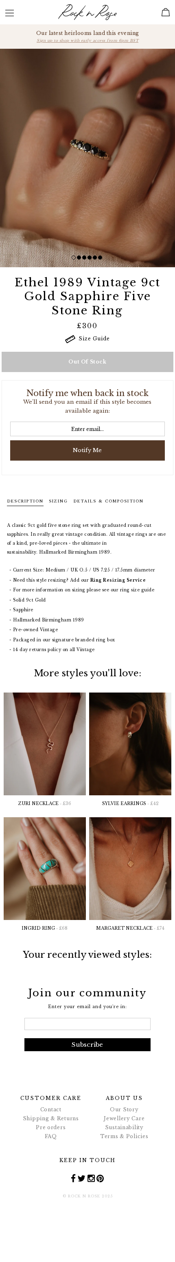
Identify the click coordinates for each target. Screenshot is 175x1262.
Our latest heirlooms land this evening (87, 36)
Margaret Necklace (130, 928)
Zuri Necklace (44, 803)
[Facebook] (73, 1178)
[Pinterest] (100, 1178)
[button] (74, 257)
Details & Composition (108, 501)
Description (25, 501)
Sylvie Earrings (130, 803)
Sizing (58, 501)
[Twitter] (81, 1178)
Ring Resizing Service (118, 580)
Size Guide (92, 339)
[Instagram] (91, 1178)
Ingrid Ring (45, 928)
